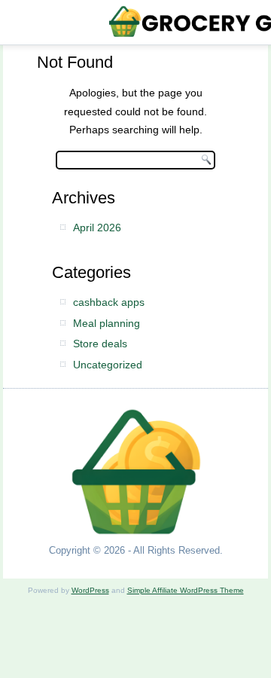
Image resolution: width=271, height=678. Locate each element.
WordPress (90, 590)
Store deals (100, 343)
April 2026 (97, 227)
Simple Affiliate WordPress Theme (185, 590)
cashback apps (109, 302)
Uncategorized (107, 365)
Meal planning (106, 323)
